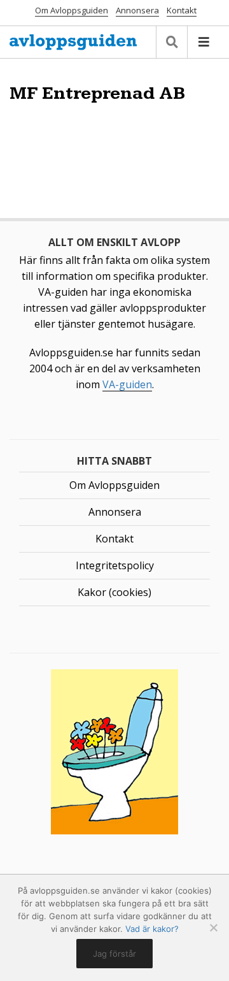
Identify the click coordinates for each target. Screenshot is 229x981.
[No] (213, 927)
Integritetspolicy (115, 565)
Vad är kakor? (152, 929)
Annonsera (137, 10)
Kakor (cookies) (114, 592)
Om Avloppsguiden (71, 10)
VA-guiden (127, 384)
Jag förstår (114, 953)
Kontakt (182, 10)
